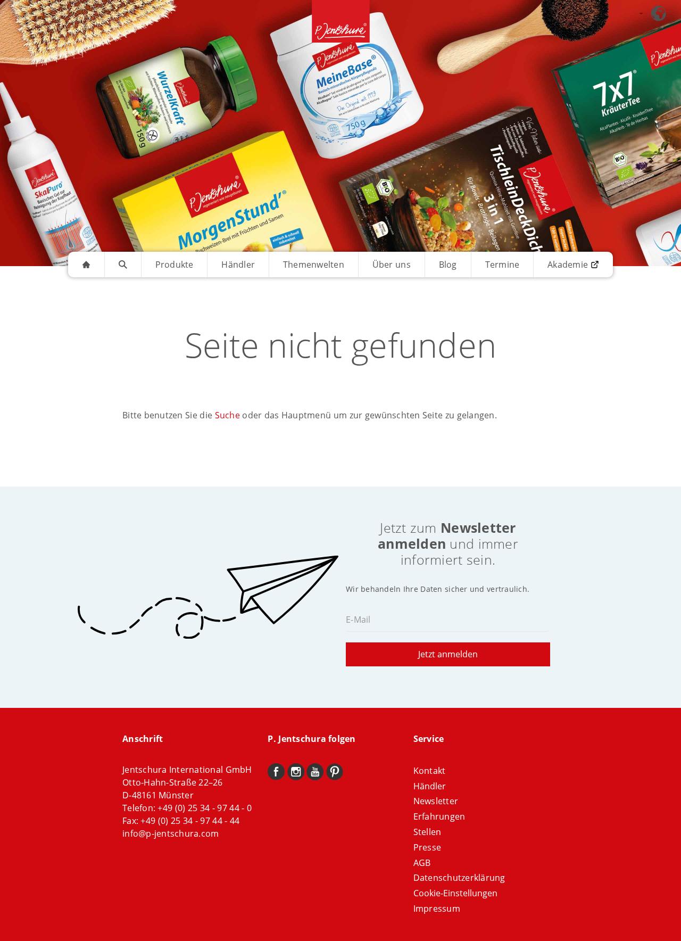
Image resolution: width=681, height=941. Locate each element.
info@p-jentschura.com (170, 833)
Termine (502, 264)
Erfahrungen (439, 816)
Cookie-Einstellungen (455, 893)
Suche (227, 415)
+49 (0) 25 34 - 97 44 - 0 (204, 808)
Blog (448, 264)
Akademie (567, 264)
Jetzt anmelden (448, 654)
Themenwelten (313, 264)
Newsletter (436, 801)
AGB (422, 863)
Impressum (436, 908)
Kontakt (429, 771)
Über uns (391, 264)
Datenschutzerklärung (459, 878)
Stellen (427, 832)
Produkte (174, 264)
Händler (238, 264)
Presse (427, 847)
